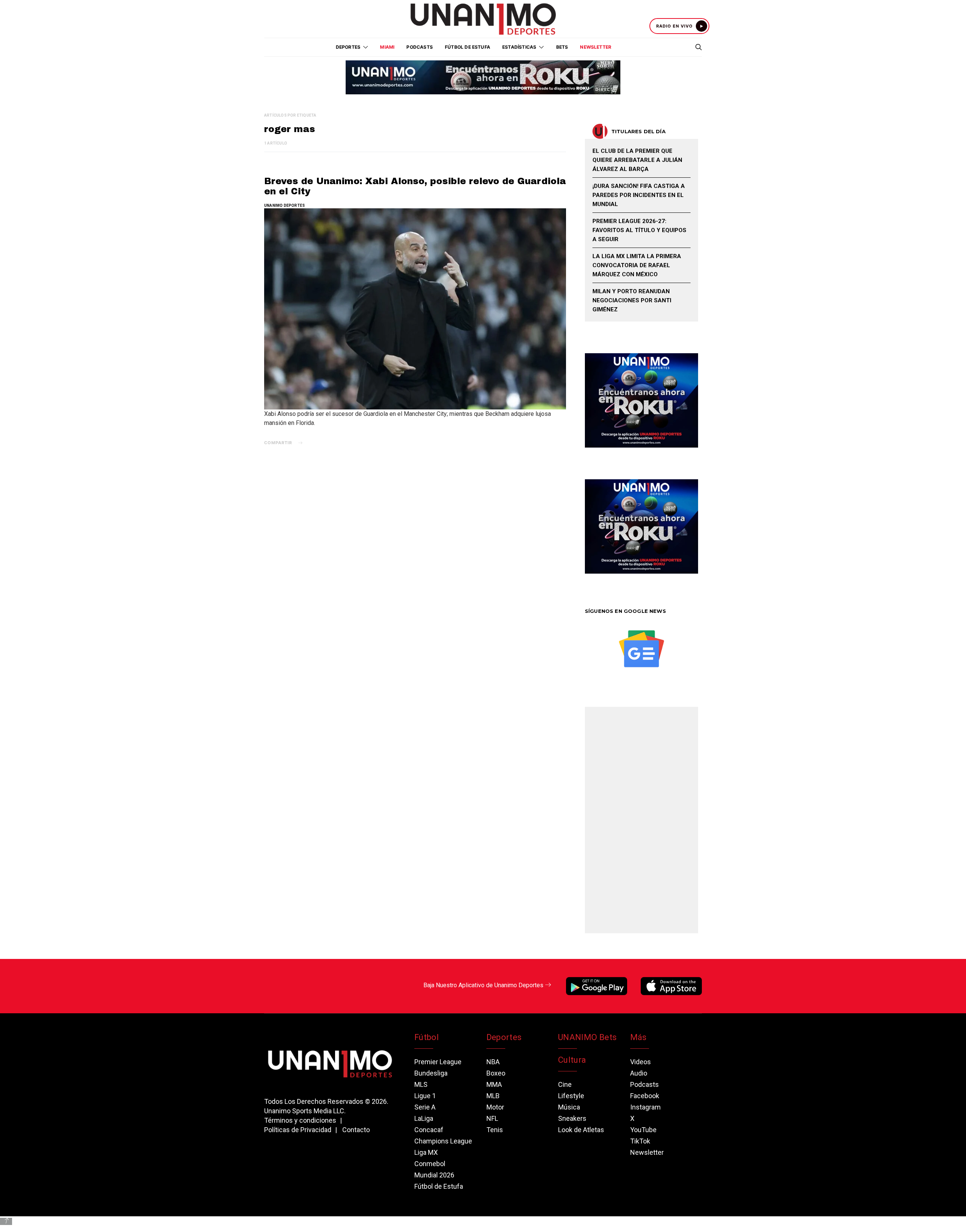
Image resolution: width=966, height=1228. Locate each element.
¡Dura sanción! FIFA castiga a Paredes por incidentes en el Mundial (638, 195)
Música (569, 1107)
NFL (492, 1118)
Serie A (424, 1107)
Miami (387, 47)
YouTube (643, 1130)
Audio (638, 1073)
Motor (495, 1107)
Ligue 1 (425, 1096)
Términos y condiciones (300, 1120)
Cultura (572, 1060)
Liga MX (426, 1152)
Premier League (437, 1062)
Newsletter (595, 47)
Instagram (645, 1107)
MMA (494, 1084)
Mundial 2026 (434, 1175)
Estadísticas (519, 47)
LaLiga (423, 1118)
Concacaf (428, 1130)
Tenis (494, 1130)
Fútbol (426, 1037)
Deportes (504, 1037)
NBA (493, 1062)
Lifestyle (571, 1096)
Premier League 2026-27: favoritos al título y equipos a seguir (639, 230)
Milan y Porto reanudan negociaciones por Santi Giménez (631, 300)
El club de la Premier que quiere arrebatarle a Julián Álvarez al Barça (637, 160)
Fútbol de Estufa (467, 47)
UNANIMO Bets (587, 1037)
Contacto (356, 1130)
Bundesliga (431, 1073)
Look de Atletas (581, 1130)
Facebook (644, 1096)
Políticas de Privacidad (297, 1130)
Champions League (443, 1141)
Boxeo (495, 1073)
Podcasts (419, 47)
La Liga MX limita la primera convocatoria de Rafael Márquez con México (636, 265)
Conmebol (429, 1164)
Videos (640, 1062)
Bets (562, 47)
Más (638, 1037)
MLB (493, 1096)
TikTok (640, 1141)
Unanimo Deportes (284, 205)
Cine (565, 1084)
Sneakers (572, 1118)
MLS (421, 1084)
